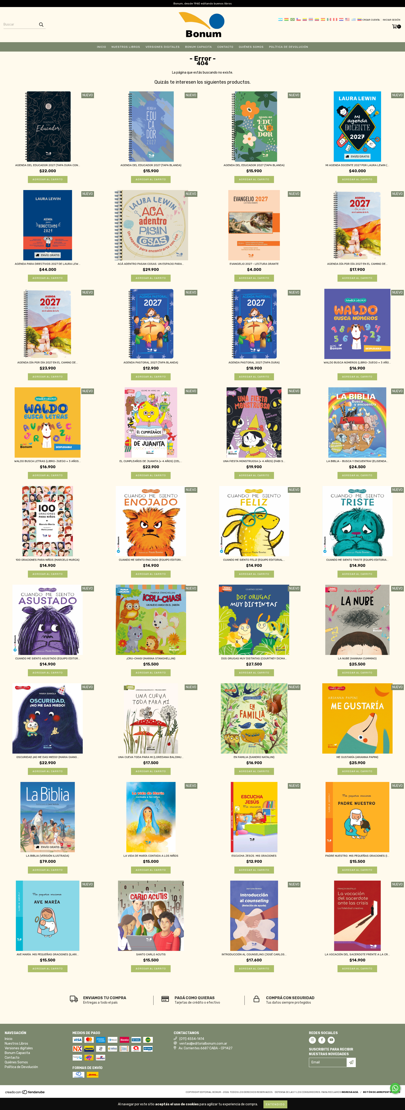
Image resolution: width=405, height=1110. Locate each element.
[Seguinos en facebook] (321, 1040)
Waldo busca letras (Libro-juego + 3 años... (47, 461)
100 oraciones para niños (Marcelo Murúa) (47, 559)
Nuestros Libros (126, 47)
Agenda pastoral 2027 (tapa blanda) (151, 362)
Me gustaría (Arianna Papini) (357, 757)
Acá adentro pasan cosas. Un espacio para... (151, 263)
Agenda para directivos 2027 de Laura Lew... (47, 263)
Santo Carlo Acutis (151, 954)
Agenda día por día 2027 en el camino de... (357, 263)
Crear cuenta (371, 20)
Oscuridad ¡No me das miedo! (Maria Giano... (47, 757)
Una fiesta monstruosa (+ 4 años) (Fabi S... (254, 461)
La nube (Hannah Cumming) (357, 658)
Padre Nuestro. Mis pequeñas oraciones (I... (357, 855)
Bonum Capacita (198, 47)
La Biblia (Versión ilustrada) (47, 855)
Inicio (101, 47)
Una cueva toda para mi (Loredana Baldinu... (151, 757)
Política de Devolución (288, 47)
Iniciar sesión (391, 20)
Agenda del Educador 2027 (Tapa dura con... (47, 165)
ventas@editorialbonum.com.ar (203, 1044)
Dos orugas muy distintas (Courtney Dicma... (254, 658)
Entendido (275, 1104)
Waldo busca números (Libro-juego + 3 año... (357, 362)
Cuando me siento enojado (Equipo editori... (151, 559)
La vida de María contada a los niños (151, 855)
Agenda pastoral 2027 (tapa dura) (254, 362)
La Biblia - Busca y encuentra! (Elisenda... (357, 461)
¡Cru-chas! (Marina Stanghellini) (151, 658)
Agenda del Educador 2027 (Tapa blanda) (150, 165)
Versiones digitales (163, 47)
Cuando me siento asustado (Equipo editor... (47, 658)
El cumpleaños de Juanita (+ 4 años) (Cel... (151, 461)
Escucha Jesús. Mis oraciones (254, 855)
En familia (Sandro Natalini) (254, 757)
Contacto (225, 47)
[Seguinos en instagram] (312, 1040)
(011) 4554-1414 (191, 1039)
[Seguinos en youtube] (331, 1040)
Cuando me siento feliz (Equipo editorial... (254, 559)
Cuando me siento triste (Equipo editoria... (357, 559)
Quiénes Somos (251, 47)
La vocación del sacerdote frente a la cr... (357, 954)
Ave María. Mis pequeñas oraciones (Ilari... (48, 954)
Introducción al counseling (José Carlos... (254, 954)
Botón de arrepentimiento (381, 1092)
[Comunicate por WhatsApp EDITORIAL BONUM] (395, 1088)
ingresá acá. (350, 1092)
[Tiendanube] (25, 1093)
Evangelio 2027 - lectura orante (254, 263)
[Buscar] (41, 24)
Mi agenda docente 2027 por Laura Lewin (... (357, 165)
